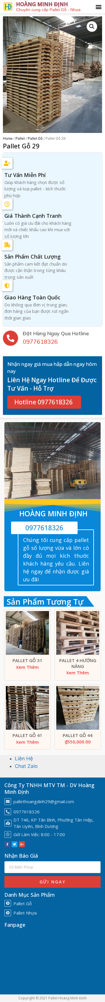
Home (8, 138)
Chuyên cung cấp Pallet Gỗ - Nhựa (48, 9)
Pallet (20, 138)
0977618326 (40, 341)
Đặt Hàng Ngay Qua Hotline (56, 333)
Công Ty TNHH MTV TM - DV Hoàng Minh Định (49, 788)
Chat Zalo (26, 766)
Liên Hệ (24, 758)
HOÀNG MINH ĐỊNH (42, 4)
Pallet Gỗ (35, 138)
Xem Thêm (27, 667)
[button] (99, 6)
